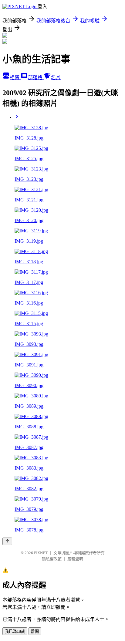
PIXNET (41, 553)
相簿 (15, 77)
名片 (56, 77)
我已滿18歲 (15, 631)
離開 (35, 631)
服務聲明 (75, 559)
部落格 (36, 77)
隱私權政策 (52, 559)
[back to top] (7, 541)
